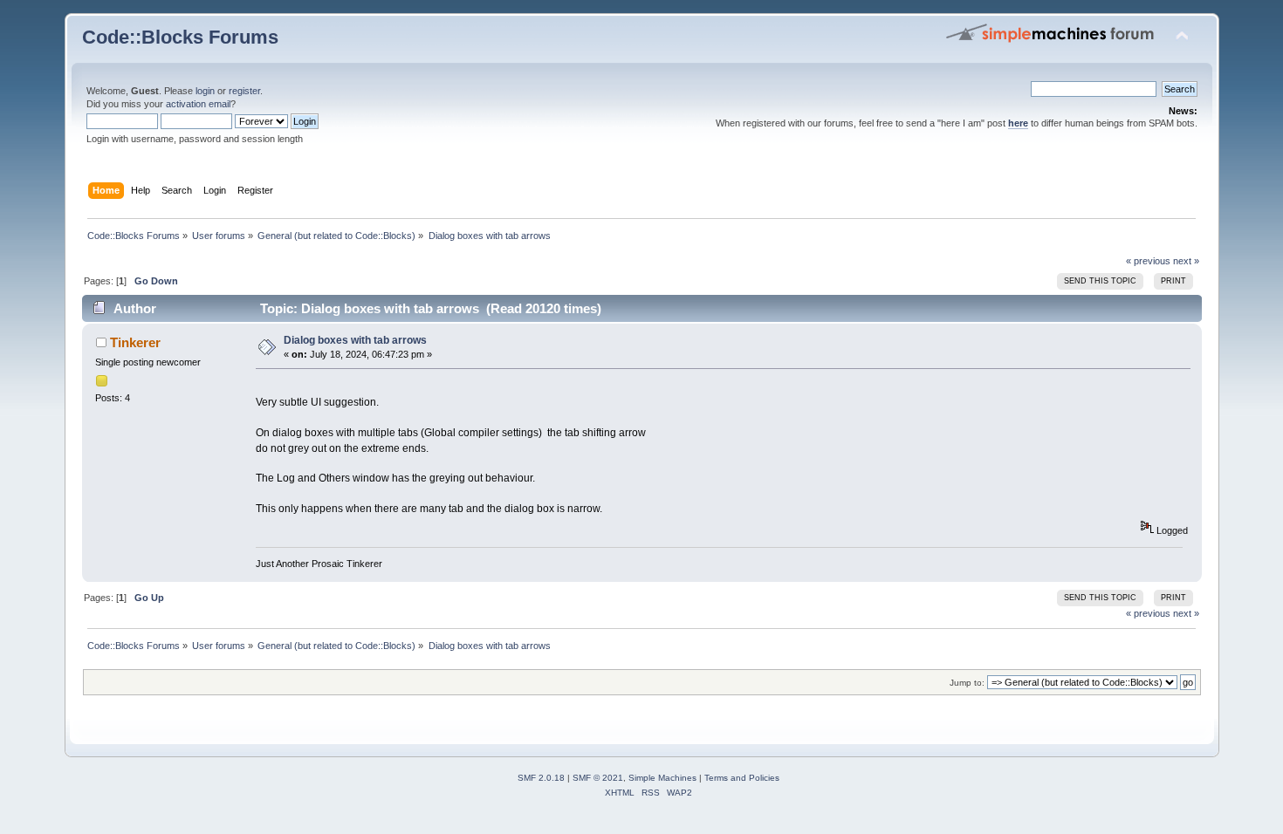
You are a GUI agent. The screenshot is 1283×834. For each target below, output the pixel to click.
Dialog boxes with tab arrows (355, 340)
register (244, 90)
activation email (198, 104)
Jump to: (967, 682)
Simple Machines (662, 778)
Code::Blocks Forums (180, 37)
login (205, 90)
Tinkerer (135, 342)
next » (1186, 261)
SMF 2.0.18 (541, 778)
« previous (1148, 261)
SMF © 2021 (598, 778)
